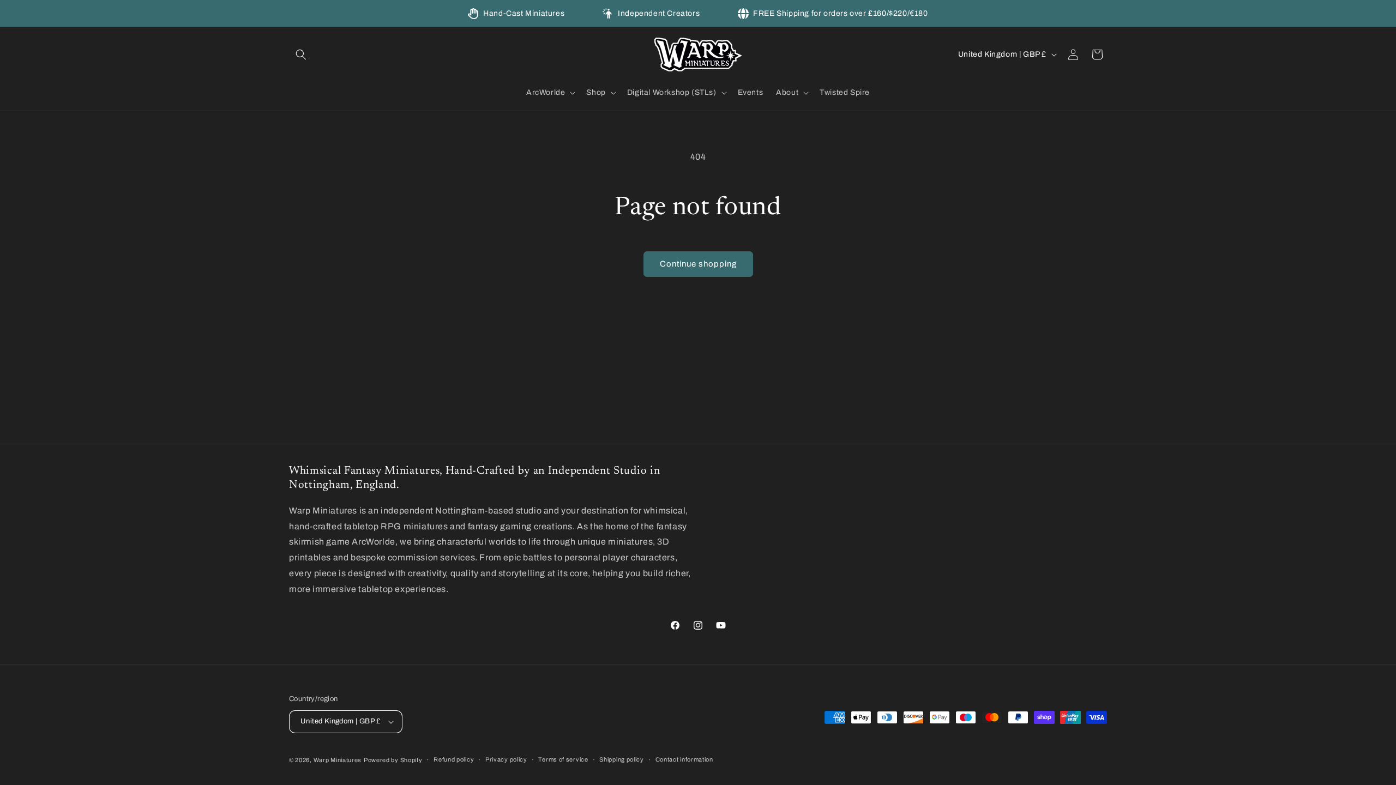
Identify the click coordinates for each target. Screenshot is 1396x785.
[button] (301, 55)
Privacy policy (506, 759)
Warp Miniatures (338, 760)
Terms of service (563, 759)
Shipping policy (621, 759)
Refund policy (454, 759)
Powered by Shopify (393, 760)
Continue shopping (698, 263)
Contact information (684, 759)
